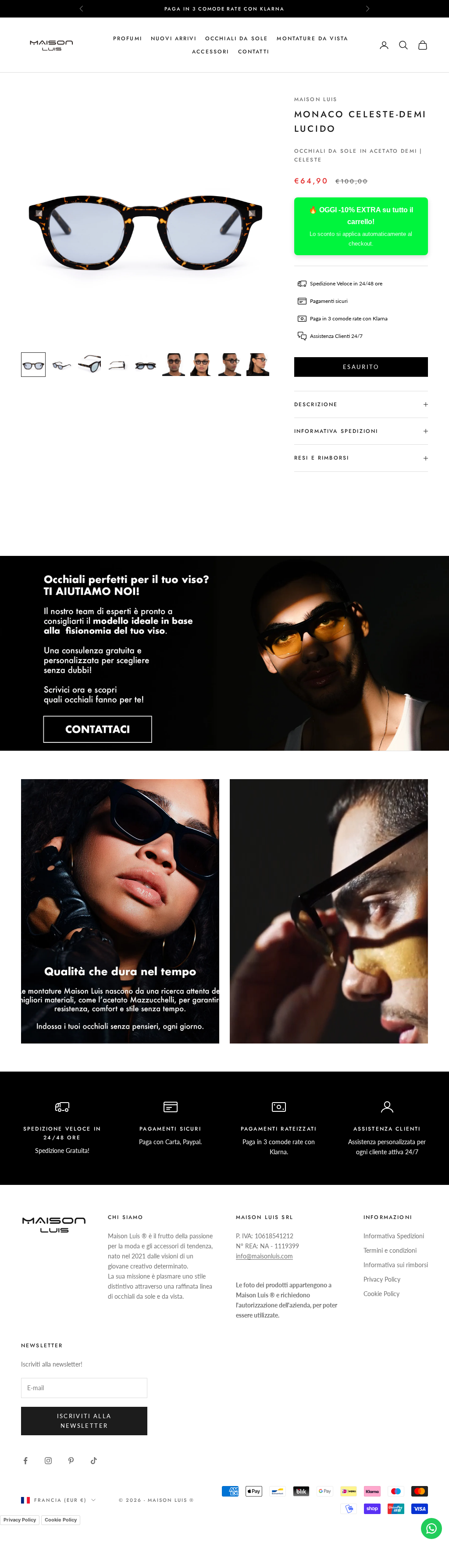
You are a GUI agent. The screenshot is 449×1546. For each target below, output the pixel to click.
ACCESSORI (210, 52)
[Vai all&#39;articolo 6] (173, 364)
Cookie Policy (381, 1293)
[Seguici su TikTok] (93, 1460)
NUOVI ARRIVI (173, 38)
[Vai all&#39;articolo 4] (117, 364)
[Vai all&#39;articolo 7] (201, 364)
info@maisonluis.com (264, 1256)
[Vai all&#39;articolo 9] (258, 364)
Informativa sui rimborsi (395, 1264)
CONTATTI (253, 52)
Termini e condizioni (390, 1250)
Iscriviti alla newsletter (84, 1420)
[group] (224, 653)
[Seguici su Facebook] (25, 1460)
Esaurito (361, 366)
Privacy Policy (381, 1279)
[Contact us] (431, 1528)
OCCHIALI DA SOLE (236, 38)
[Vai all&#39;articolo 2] (61, 364)
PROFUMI (127, 38)
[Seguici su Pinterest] (71, 1460)
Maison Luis (316, 99)
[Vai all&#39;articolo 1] (33, 364)
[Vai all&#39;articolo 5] (145, 364)
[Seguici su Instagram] (48, 1460)
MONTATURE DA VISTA (312, 38)
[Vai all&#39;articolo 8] (229, 364)
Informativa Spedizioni (393, 1236)
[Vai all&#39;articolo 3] (89, 364)
